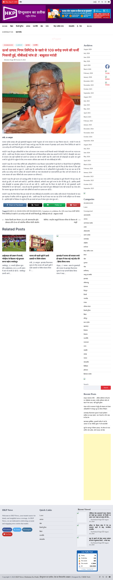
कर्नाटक (86, 247)
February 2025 (88, 121)
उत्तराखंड (86, 239)
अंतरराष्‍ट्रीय (87, 215)
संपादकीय (71, 26)
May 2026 (87, 61)
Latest (19, 45)
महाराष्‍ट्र (86, 326)
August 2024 (88, 145)
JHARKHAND (8, 45)
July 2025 (87, 101)
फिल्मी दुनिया (19, 26)
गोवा (85, 267)
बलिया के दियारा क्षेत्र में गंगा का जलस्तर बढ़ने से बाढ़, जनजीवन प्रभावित (100, 527)
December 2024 (88, 129)
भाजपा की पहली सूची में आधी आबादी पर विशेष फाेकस (39, 257)
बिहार (11, 26)
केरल (85, 255)
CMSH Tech (85, 577)
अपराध (28, 26)
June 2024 (87, 152)
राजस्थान (86, 342)
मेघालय (86, 334)
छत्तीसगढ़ (86, 271)
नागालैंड (86, 298)
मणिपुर (85, 318)
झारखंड (28, 45)
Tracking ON (90, 569)
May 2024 (87, 156)
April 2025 (87, 113)
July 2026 (87, 53)
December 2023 (88, 176)
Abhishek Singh (8, 60)
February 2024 (88, 168)
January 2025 (88, 125)
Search (86, 384)
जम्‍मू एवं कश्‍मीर (88, 274)
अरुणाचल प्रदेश (88, 223)
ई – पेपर (79, 26)
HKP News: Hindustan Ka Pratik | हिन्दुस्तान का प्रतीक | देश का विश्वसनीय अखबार (43, 577)
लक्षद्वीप (86, 350)
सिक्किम (86, 366)
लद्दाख (85, 354)
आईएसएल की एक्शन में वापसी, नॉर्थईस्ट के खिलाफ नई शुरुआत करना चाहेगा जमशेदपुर (13, 259)
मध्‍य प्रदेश (86, 322)
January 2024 (88, 172)
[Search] (109, 29)
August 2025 (88, 97)
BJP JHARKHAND (34, 211)
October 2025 (88, 89)
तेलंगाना (86, 286)
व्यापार (85, 358)
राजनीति (35, 26)
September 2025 (89, 93)
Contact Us (7, 32)
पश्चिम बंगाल (87, 306)
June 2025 (87, 105)
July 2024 (87, 148)
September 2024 (89, 141)
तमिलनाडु (86, 282)
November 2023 (89, 180)
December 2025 (88, 81)
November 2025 (89, 85)
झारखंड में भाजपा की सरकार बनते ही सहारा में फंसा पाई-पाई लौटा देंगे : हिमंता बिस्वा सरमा (68, 259)
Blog (89, 26)
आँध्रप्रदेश (87, 231)
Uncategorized (88, 211)
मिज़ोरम (86, 330)
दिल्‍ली (85, 294)
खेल (21, 2)
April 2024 (87, 160)
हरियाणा (86, 370)
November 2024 (89, 133)
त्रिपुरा (85, 290)
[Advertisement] (97, 467)
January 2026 (88, 77)
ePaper (56, 38)
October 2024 (88, 137)
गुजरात (85, 263)
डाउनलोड (19, 32)
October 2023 (88, 184)
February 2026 (88, 73)
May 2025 (87, 109)
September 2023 (89, 188)
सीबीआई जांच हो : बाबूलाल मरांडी (52, 214)
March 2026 (87, 69)
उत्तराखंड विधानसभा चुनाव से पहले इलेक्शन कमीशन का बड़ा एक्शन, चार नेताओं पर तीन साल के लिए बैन (97, 415)
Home (5, 26)
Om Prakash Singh (96, 519)
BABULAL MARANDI (17, 211)
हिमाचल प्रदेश (87, 374)
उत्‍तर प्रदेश (87, 235)
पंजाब (85, 302)
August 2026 (88, 49)
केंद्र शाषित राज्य (59, 26)
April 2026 (87, 65)
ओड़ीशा (86, 243)
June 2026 (87, 57)
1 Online (83, 569)
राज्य (47, 26)
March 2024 (87, 164)
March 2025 (87, 117)
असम (85, 227)
